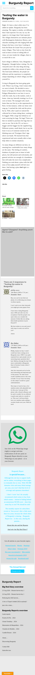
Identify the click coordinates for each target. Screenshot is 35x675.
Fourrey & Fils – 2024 (8, 618)
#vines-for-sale (12, 558)
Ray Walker (24, 21)
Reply (19, 294)
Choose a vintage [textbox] (17, 571)
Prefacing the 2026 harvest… (10, 598)
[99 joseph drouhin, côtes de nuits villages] (8, 201)
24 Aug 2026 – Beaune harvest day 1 (13, 594)
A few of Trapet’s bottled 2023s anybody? (14, 601)
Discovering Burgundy (9, 641)
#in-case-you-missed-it (12, 552)
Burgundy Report (21, 3)
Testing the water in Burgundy (15, 17)
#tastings (27, 545)
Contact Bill (5, 646)
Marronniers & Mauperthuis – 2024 (12, 625)
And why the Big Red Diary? (17, 529)
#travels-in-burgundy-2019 (17, 555)
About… (4, 638)
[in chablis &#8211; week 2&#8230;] (8, 213)
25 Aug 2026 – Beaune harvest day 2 (13, 590)
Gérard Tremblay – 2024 (9, 621)
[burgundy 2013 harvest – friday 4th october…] (23, 201)
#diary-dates (12, 549)
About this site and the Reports (17, 525)
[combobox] (17, 571)
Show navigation (3, 3)
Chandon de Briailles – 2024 (10, 629)
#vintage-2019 (22, 549)
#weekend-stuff (23, 558)
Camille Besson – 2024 (9, 632)
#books (19, 545)
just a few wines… (7, 605)
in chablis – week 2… (8, 218)
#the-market (26, 552)
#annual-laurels (10, 545)
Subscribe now (6, 650)
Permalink (14, 294)
